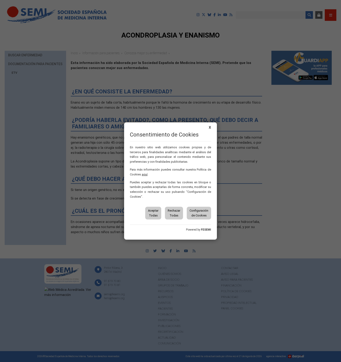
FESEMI (206, 229)
